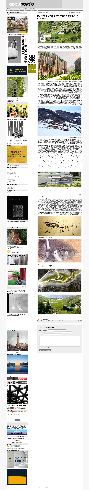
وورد (44, 488)
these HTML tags (47, 347)
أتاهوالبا (41, 488)
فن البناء (9, 195)
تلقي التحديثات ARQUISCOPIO (13, 414)
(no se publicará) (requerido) (46, 332)
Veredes (9, 182)
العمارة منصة (9, 193)
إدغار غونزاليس (10, 174)
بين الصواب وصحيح (11, 175)
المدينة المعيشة (10, 188)
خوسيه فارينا (9, 187)
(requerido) (43, 330)
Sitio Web (41, 334)
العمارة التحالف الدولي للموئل (13, 176)
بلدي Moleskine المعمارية (12, 178)
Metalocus (9, 192)
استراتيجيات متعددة (11, 179)
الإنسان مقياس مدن (11, 185)
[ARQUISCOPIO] (44, 4)
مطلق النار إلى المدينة (11, 173)
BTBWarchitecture (11, 170)
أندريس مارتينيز (10, 168)
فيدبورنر (14, 421)
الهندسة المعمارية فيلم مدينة (12, 169)
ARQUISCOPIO (45, 487)
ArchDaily (9, 191)
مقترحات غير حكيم (11, 180)
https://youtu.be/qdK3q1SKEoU (13, 165)
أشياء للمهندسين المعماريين (12, 172)
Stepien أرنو (9, 181)
